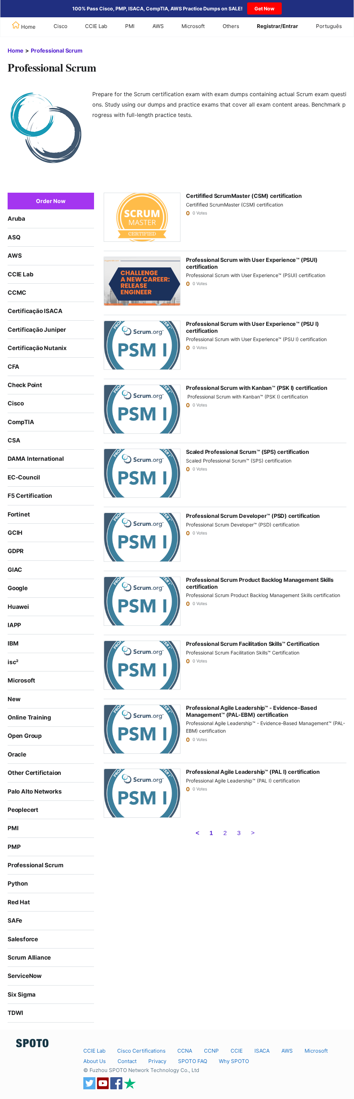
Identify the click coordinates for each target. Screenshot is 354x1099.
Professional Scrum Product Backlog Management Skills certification (260, 583)
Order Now (50, 201)
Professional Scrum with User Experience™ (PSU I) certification (252, 327)
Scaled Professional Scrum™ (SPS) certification (247, 451)
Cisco (60, 26)
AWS (158, 26)
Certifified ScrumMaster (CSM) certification (243, 195)
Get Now (264, 8)
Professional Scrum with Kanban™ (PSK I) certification (256, 387)
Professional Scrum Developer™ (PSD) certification (253, 515)
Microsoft (193, 26)
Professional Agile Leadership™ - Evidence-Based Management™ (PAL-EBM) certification (251, 711)
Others (231, 26)
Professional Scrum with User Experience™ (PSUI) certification (252, 263)
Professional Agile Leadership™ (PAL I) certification (253, 771)
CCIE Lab (96, 26)
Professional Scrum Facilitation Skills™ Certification (252, 643)
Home (16, 50)
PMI (129, 26)
